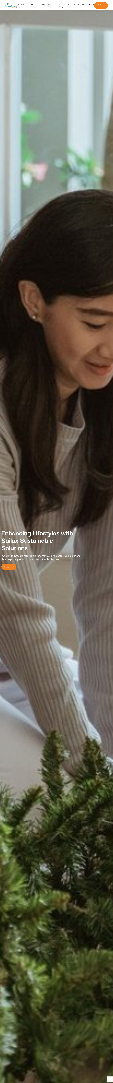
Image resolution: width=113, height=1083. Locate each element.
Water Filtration (50, 5)
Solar (43, 4)
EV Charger (61, 5)
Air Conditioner (34, 5)
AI (78, 4)
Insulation (91, 4)
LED (74, 4)
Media (84, 4)
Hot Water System (21, 5)
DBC (69, 4)
